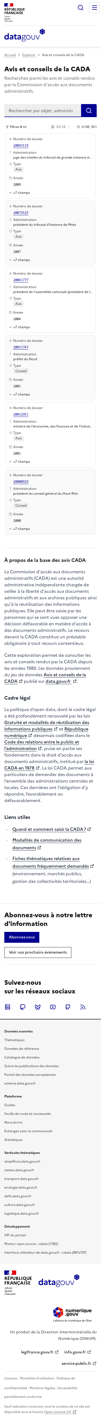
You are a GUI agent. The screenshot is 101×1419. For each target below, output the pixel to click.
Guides (9, 1105)
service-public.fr (76, 1363)
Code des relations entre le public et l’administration (41, 745)
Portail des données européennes (30, 1074)
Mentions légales (42, 1388)
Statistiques (13, 1139)
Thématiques (14, 1040)
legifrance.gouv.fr (37, 1352)
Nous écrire (13, 1122)
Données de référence (21, 1048)
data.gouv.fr (59, 681)
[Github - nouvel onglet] (67, 1007)
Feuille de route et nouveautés (27, 1113)
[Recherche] (80, 7)
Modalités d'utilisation (37, 1378)
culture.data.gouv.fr (19, 1204)
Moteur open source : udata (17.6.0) (31, 1243)
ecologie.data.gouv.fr (20, 1187)
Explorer (29, 55)
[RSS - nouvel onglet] (83, 1007)
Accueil (10, 55)
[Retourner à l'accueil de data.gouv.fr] (24, 35)
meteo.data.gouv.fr (19, 1170)
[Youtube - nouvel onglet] (52, 1007)
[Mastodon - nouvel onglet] (22, 1007)
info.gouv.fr (75, 1352)
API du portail (15, 1235)
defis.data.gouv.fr (18, 1196)
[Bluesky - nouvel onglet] (37, 1007)
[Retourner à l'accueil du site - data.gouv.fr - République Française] (59, 1282)
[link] (21, 937)
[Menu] (94, 7)
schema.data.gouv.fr (20, 1083)
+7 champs (21, 192)
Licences (11, 1378)
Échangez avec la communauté (28, 1131)
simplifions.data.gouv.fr (22, 1161)
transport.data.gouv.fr (21, 1178)
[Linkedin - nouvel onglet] (7, 1007)
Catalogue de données (21, 1057)
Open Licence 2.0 (57, 1412)
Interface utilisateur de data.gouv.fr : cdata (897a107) (45, 1252)
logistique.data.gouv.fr (21, 1213)
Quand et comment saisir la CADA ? (49, 829)
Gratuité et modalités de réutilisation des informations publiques (46, 725)
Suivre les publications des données (31, 1066)
